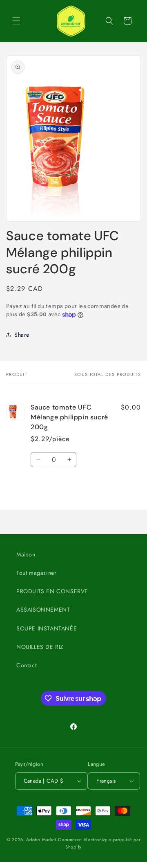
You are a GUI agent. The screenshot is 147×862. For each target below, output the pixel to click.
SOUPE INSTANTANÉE (46, 628)
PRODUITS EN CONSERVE (52, 591)
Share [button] (21, 335)
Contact (26, 665)
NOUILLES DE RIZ (40, 647)
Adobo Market (41, 839)
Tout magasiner (36, 573)
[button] (16, 21)
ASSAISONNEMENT (43, 609)
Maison (26, 554)
